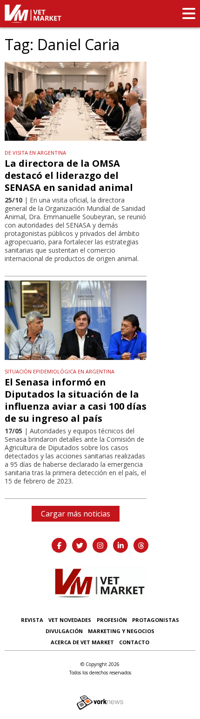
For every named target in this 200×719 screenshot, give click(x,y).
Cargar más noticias (75, 514)
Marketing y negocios (121, 630)
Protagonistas (155, 619)
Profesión (112, 619)
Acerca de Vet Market (82, 642)
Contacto (134, 642)
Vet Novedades (69, 619)
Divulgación (64, 630)
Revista (32, 619)
